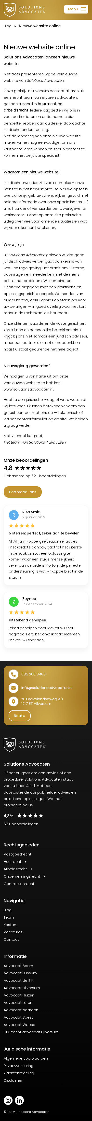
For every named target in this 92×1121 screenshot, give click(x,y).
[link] (24, 10)
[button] (76, 9)
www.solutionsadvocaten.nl (28, 389)
